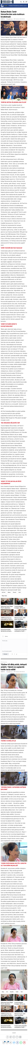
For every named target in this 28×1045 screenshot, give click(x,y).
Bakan (9, 592)
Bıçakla (11, 991)
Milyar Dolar (4, 595)
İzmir (20, 592)
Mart (22, 991)
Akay (3, 991)
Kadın (17, 991)
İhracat (14, 592)
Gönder (5, 654)
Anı (7, 991)
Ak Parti (3, 592)
